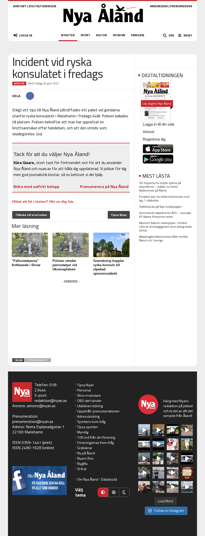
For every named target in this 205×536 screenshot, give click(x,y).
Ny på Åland (86, 453)
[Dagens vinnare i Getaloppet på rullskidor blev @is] (172, 487)
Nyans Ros (85, 458)
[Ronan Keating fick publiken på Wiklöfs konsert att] (172, 458)
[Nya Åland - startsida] (103, 27)
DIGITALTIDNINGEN (42, 6)
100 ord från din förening (96, 437)
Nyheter (19, 83)
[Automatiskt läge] (103, 492)
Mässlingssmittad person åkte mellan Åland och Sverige (163, 238)
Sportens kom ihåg (91, 421)
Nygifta (82, 463)
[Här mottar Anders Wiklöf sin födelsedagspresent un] (144, 473)
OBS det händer (89, 400)
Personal (84, 390)
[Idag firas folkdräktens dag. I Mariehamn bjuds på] (144, 458)
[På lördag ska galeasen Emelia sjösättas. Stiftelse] (158, 487)
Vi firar (82, 468)
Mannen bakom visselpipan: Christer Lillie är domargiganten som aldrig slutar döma (165, 226)
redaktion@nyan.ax (50, 400)
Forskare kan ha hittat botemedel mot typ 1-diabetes (164, 198)
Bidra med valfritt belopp (36, 186)
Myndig (82, 432)
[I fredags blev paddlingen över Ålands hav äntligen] (144, 430)
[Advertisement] (71, 320)
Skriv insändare (89, 395)
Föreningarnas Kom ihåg (95, 442)
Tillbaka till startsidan (31, 214)
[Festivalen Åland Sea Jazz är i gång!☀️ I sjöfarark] (158, 430)
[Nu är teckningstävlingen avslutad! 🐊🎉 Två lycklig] (187, 473)
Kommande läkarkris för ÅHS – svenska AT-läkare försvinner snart (165, 214)
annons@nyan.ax (41, 406)
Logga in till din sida (158, 124)
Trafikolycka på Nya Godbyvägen (160, 206)
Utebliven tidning (90, 405)
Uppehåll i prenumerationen (98, 411)
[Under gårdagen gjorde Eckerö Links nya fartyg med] (158, 444)
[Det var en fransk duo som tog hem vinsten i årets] (144, 444)
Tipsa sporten (87, 426)
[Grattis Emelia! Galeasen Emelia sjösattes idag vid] (158, 473)
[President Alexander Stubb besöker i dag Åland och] (187, 430)
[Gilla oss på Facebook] (39, 480)
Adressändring (88, 416)
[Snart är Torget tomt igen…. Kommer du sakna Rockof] (158, 458)
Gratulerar (84, 447)
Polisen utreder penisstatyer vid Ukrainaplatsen (64, 265)
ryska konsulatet (38, 360)
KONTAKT (19, 6)
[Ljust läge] (113, 492)
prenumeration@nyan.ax (32, 421)
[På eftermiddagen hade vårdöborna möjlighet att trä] (172, 430)
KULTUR (101, 35)
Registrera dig (154, 139)
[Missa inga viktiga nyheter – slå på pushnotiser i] (172, 444)
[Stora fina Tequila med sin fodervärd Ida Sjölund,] (187, 444)
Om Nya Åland (87, 479)
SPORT (85, 35)
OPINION (119, 35)
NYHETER (68, 35)
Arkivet (148, 132)
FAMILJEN (137, 35)
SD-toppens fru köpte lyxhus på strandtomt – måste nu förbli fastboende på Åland (160, 186)
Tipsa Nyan (119, 214)
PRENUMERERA (181, 6)
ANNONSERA (159, 6)
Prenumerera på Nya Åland (104, 186)
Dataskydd (109, 479)
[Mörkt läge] (124, 492)
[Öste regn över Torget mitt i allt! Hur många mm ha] (172, 473)
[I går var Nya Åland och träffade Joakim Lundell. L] (144, 487)
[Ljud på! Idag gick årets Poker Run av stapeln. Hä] (187, 487)
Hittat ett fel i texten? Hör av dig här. (43, 201)
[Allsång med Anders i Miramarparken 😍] (187, 458)
